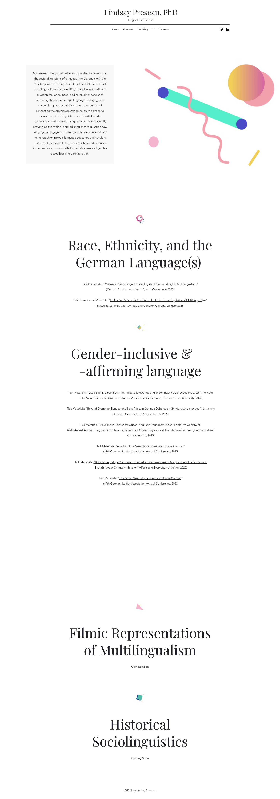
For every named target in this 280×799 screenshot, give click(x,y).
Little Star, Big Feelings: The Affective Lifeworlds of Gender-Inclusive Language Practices (144, 392)
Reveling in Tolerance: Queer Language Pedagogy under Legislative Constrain (149, 425)
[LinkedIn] (228, 29)
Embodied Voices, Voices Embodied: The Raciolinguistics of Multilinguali (156, 300)
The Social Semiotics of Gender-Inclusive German (150, 478)
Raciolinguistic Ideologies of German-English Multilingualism (157, 284)
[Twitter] (222, 29)
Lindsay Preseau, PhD (141, 12)
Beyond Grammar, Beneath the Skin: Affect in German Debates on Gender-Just (136, 408)
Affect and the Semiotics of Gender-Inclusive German (150, 446)
